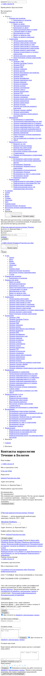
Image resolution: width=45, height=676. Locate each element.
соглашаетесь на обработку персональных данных (19, 591)
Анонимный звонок (8, 503)
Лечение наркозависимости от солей (26, 127)
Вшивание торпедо (20, 177)
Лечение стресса (19, 89)
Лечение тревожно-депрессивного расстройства (26, 368)
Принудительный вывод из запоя (25, 29)
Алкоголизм (13, 39)
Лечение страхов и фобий (22, 110)
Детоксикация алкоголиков (23, 41)
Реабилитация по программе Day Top (26, 183)
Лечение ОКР (18, 67)
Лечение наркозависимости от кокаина (27, 123)
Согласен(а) (5, 598)
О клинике (9, 191)
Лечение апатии (19, 71)
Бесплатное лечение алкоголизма (25, 151)
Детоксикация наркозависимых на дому (27, 121)
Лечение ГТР (18, 93)
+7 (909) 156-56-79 (7, 4)
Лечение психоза (19, 104)
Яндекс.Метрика (7, 589)
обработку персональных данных (27, 615)
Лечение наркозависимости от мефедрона (28, 125)
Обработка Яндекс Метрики (11, 542)
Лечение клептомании (21, 87)
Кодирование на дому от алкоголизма (26, 174)
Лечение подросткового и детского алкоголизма (26, 310)
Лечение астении (19, 86)
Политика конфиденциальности (18, 544)
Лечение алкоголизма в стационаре (26, 46)
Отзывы (8, 198)
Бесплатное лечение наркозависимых (18, 207)
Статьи (7, 209)
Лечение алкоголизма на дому (24, 44)
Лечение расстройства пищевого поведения (25, 362)
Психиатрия (13, 59)
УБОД (15, 140)
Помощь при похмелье (17, 18)
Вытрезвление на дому (21, 33)
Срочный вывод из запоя (22, 31)
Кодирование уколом (20, 176)
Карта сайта (35, 540)
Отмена (4, 610)
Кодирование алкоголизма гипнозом (26, 159)
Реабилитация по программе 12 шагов (27, 181)
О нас (7, 255)
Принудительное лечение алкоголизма (27, 58)
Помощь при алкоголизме (22, 147)
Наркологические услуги (18, 142)
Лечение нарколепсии (21, 101)
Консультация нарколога (22, 149)
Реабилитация (14, 179)
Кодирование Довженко (22, 164)
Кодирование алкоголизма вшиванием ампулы (26, 413)
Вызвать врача (15, 216)
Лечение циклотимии (21, 112)
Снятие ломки (18, 136)
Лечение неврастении (21, 102)
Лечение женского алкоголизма (24, 56)
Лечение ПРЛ (18, 76)
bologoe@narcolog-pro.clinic (24, 243)
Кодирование (14, 157)
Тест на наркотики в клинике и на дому (27, 138)
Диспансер (5, 549)
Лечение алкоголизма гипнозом (24, 43)
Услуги (4, 252)
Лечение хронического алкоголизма (26, 48)
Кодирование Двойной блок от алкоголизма (25, 417)
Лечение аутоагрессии (21, 95)
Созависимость (18, 153)
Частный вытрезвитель (21, 26)
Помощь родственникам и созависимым (27, 155)
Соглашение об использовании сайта (14, 569)
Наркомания (13, 117)
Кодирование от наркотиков (23, 119)
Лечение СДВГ (18, 61)
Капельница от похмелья (22, 20)
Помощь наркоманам (20, 132)
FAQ (6, 202)
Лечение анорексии (20, 74)
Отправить (5, 613)
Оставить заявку (28, 216)
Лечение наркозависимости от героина (27, 131)
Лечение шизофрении (21, 78)
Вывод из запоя (18, 24)
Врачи (7, 196)
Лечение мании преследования (24, 99)
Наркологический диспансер (15, 206)
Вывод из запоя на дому (22, 35)
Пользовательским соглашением (12, 595)
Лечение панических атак (22, 80)
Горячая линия (10, 204)
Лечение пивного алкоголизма (24, 50)
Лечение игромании (20, 84)
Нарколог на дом (19, 144)
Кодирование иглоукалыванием (24, 170)
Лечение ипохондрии (21, 91)
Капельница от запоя (20, 28)
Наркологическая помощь (22, 146)
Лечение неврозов (19, 82)
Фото (7, 194)
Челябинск (13, 522)
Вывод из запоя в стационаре (23, 37)
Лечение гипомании (20, 97)
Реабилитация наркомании (23, 185)
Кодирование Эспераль (21, 172)
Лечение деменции (20, 69)
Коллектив (13, 540)
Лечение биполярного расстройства (26, 72)
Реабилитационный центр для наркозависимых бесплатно (24, 188)
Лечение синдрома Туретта (23, 63)
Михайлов (5, 522)
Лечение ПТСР (18, 65)
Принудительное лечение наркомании (27, 134)
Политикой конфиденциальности (24, 593)
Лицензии (8, 200)
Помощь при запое (16, 22)
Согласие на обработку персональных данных (26, 546)
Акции (7, 192)
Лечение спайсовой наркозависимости (27, 129)
